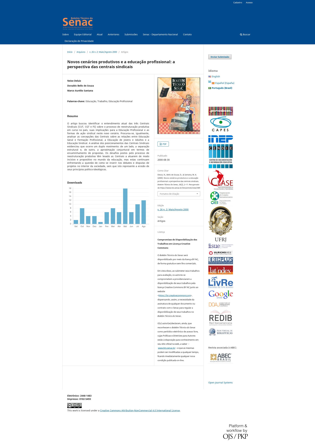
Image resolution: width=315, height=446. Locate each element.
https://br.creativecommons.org (175, 295)
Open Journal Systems (220, 382)
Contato (187, 34)
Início (70, 51)
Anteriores (113, 34)
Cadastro (237, 2)
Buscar (246, 34)
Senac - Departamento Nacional (160, 34)
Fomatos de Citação (169, 193)
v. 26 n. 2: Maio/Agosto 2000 (103, 51)
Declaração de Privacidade (79, 41)
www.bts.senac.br (166, 347)
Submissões (131, 34)
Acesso (249, 2)
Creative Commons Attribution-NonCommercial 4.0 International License (140, 410)
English (216, 76)
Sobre (65, 34)
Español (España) (224, 83)
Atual (100, 34)
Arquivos (81, 51)
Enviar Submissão (220, 56)
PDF (164, 144)
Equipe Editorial (83, 34)
